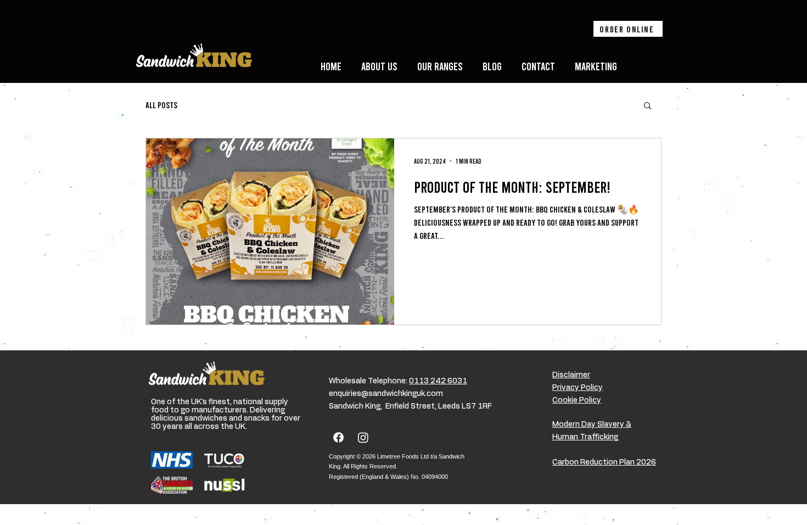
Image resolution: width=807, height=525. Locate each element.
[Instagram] (363, 437)
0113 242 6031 (438, 381)
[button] (647, 106)
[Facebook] (338, 437)
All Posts (161, 104)
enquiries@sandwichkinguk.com (386, 394)
